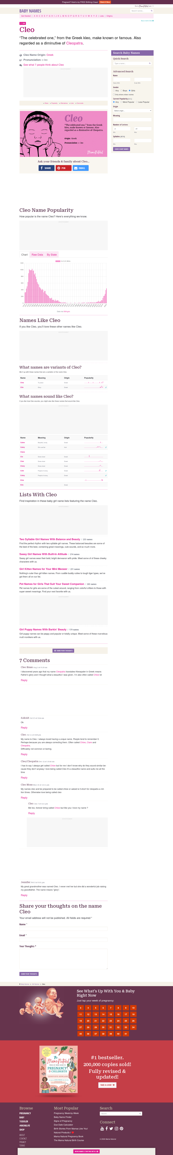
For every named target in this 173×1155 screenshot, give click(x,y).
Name (22, 924)
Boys (125, 90)
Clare (89, 742)
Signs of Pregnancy (63, 1120)
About (22, 1135)
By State (52, 254)
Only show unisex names (124, 94)
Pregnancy (25, 1113)
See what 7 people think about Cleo (43, 64)
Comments (80, 103)
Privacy (22, 1142)
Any (117, 90)
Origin (115, 106)
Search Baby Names (122, 149)
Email (22, 935)
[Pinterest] (121, 1129)
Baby (21, 1117)
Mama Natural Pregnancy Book (68, 1136)
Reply (24, 680)
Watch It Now (105, 2)
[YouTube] (102, 1129)
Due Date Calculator (63, 1124)
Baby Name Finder (63, 1116)
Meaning (116, 115)
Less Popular (143, 102)
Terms (22, 1145)
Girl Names (35, 984)
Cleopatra (74, 43)
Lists (102, 16)
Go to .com (144, 6)
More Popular (128, 102)
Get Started (26, 16)
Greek (49, 54)
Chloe (96, 674)
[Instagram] (116, 1129)
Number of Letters (120, 124)
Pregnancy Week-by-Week (66, 1113)
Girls (133, 90)
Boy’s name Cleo (146, 21)
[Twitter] (111, 1129)
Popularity (54, 103)
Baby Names (30, 11)
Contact (23, 1138)
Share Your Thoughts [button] (64, 651)
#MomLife (24, 1125)
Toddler (23, 1121)
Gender (116, 87)
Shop (21, 1129)
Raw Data (37, 254)
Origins (110, 16)
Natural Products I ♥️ (64, 1132)
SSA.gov (67, 311)
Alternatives (64, 103)
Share (46, 103)
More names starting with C (86, 1151)
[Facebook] (106, 1129)
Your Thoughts (27, 946)
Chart (24, 254)
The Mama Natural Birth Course (69, 1140)
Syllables (119, 136)
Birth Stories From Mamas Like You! (71, 1128)
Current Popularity (122, 98)
